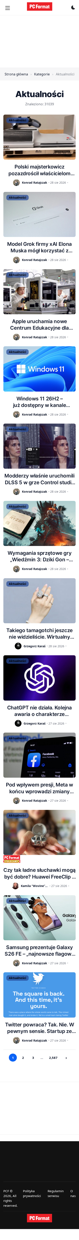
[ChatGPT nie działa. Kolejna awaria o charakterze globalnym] (39, 677)
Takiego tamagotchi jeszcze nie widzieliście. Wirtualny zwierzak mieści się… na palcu (39, 633)
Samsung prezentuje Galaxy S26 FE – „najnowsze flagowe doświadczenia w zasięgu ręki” (39, 950)
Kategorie (42, 74)
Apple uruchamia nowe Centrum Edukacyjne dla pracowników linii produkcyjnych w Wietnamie (39, 324)
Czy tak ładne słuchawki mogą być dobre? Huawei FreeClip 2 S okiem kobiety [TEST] (39, 873)
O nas (73, 1193)
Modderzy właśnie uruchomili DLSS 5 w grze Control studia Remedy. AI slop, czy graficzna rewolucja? (39, 479)
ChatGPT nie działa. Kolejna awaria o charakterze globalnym (39, 711)
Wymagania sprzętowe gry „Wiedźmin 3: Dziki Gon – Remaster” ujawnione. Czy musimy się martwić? (40, 556)
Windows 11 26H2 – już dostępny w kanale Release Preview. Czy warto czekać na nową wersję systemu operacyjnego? (39, 402)
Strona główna (16, 74)
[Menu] (7, 8)
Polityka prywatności (32, 1193)
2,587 (53, 1057)
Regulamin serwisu (56, 1193)
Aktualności (17, 120)
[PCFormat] (39, 1218)
